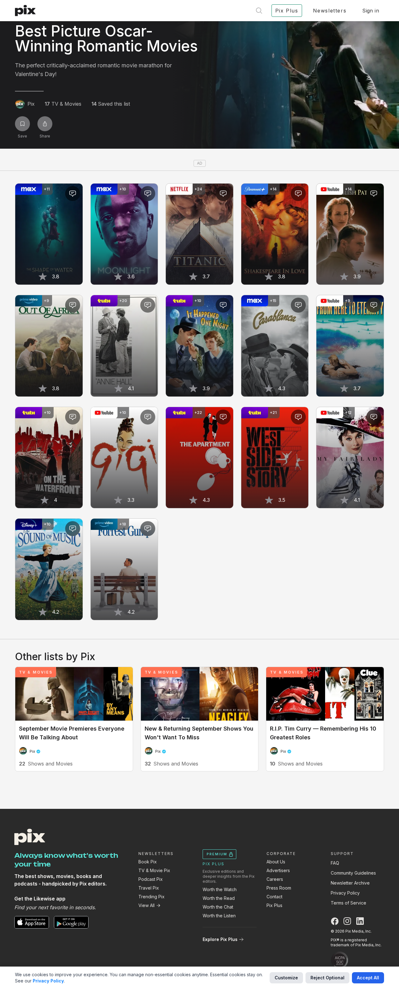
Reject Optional (327, 977)
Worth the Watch (220, 889)
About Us (276, 861)
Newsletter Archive (350, 883)
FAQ (335, 863)
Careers (275, 879)
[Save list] (22, 123)
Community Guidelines (353, 873)
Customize (286, 977)
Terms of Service (348, 902)
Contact (274, 896)
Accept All (368, 977)
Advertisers (278, 870)
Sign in (370, 10)
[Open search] (259, 11)
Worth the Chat (218, 907)
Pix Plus (274, 905)
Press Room (279, 888)
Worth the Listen (219, 915)
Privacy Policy (345, 892)
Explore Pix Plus (220, 939)
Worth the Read (219, 898)
